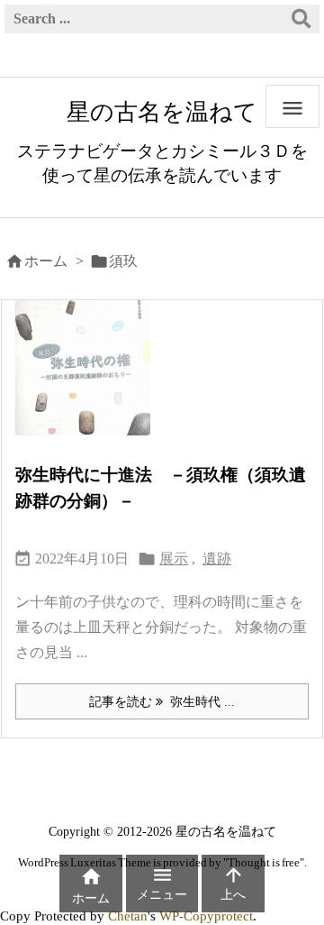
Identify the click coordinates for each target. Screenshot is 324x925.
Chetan (128, 915)
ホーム (46, 261)
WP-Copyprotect (206, 915)
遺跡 (216, 558)
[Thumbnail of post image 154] (89, 380)
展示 (173, 558)
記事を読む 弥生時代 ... (162, 701)
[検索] (301, 19)
